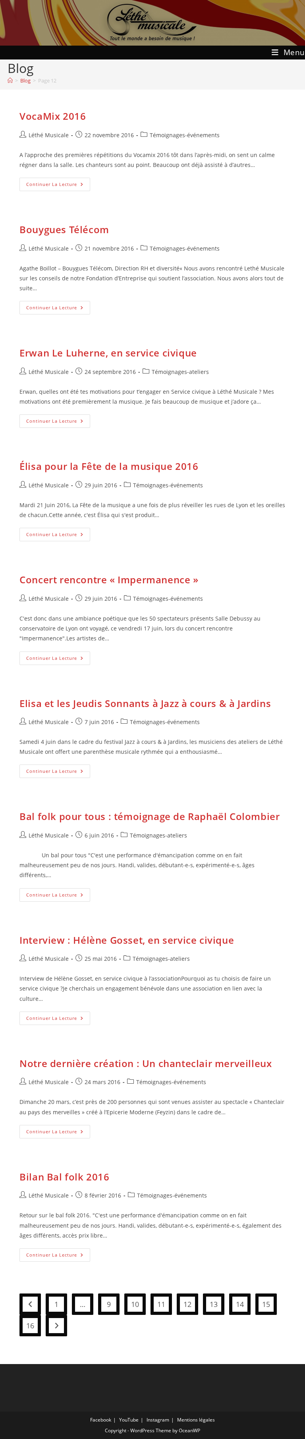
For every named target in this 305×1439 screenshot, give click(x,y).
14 (240, 1304)
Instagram (158, 1419)
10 (135, 1304)
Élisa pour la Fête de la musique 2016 (108, 466)
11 (161, 1304)
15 (266, 1304)
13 (214, 1304)
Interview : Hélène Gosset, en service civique (126, 940)
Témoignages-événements (185, 135)
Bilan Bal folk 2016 (64, 1176)
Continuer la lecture (58, 185)
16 (30, 1325)
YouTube (129, 1419)
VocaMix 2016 (52, 116)
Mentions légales (196, 1419)
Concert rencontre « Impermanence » (108, 579)
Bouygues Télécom (64, 229)
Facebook (100, 1419)
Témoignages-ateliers (180, 372)
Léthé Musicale (49, 135)
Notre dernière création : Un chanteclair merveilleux (145, 1063)
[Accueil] (10, 80)
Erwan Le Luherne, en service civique (108, 352)
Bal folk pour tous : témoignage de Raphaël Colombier (149, 816)
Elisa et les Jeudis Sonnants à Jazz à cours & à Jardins (145, 703)
